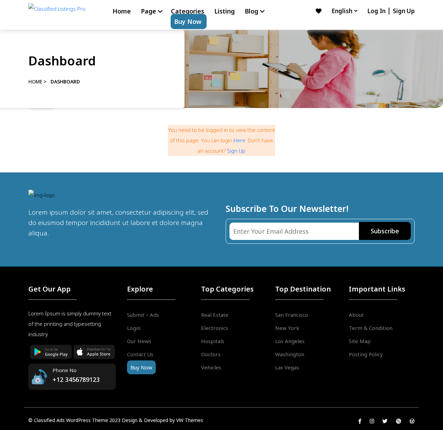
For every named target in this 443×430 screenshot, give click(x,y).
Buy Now (187, 21)
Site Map (360, 341)
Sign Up (404, 11)
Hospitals (212, 341)
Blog (251, 11)
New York (287, 327)
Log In (377, 11)
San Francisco (291, 314)
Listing (224, 11)
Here (239, 140)
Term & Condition (370, 327)
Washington (289, 354)
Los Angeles (290, 341)
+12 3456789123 (76, 379)
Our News (139, 341)
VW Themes (189, 420)
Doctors (210, 354)
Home (121, 11)
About (356, 314)
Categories (187, 11)
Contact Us (140, 354)
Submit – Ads (143, 314)
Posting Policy (366, 354)
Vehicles (211, 367)
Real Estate (214, 314)
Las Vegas (287, 367)
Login (134, 327)
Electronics (214, 327)
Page (148, 11)
